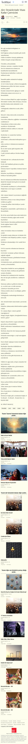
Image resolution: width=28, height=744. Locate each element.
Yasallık (14, 722)
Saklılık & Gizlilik (21, 722)
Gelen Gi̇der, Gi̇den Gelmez (7, 639)
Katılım (14, 721)
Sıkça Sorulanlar (17, 724)
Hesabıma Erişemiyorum (6, 722)
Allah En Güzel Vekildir (6, 435)
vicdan (19, 408)
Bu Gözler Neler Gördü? (7, 513)
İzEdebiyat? (10, 724)
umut (10, 408)
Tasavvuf (7, 18)
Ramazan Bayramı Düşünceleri (8, 482)
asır (23, 408)
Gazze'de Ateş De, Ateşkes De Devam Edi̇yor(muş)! (13, 592)
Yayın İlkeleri (4, 724)
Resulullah (4, 408)
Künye (23, 724)
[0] (2, 22)
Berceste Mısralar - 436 (7, 686)
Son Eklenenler (4, 721)
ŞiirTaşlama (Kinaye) (5, 665)
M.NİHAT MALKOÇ (9, 16)
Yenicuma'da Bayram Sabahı (8, 459)
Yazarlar (10, 721)
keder (14, 408)
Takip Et (15, 16)
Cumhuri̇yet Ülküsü (6, 536)
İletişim (19, 721)
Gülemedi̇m (4, 560)
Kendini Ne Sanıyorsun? (7, 663)
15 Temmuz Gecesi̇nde (6, 615)
